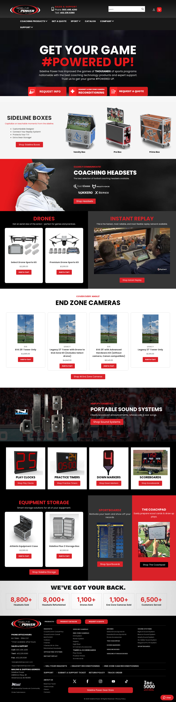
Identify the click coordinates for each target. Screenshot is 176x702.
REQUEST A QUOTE (96, 621)
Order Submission (18, 692)
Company (106, 21)
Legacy (76, 641)
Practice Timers (79, 656)
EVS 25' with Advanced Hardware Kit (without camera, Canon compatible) (108, 353)
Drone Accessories (114, 637)
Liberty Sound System (146, 637)
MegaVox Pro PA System (147, 643)
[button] (117, 130)
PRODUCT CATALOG (68, 621)
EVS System (77, 636)
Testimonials (49, 686)
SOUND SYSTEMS (145, 629)
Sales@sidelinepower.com (22, 662)
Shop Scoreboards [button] (150, 483)
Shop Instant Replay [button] (132, 280)
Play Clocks (77, 653)
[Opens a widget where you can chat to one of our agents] (167, 698)
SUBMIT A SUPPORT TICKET (72, 672)
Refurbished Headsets (52, 648)
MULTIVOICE (48, 637)
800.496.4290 (22, 650)
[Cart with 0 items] (159, 9)
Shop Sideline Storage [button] (44, 572)
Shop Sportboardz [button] (110, 564)
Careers (47, 692)
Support (25, 27)
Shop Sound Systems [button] (106, 422)
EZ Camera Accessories (82, 647)
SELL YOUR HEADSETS (56, 666)
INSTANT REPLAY (50, 656)
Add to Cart (24, 272)
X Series (47, 643)
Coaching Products (32, 21)
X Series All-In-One (51, 645)
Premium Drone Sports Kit (64, 262)
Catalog (90, 21)
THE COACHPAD (113, 641)
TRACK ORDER (115, 672)
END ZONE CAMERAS (81, 633)
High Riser (77, 644)
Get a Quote (59, 21)
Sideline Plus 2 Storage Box (64, 546)
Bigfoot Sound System (146, 632)
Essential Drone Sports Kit (116, 634)
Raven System (78, 638)
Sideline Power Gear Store (100, 690)
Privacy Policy (121, 699)
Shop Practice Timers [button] (67, 483)
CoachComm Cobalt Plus (53, 632)
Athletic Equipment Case (24, 546)
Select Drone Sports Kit (24, 262)
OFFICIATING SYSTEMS (53, 652)
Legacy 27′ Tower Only (150, 349)
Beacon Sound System (146, 634)
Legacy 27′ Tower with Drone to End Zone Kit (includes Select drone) (67, 353)
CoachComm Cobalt (52, 634)
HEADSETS (48, 629)
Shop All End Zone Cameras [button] (88, 376)
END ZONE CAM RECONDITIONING (121, 666)
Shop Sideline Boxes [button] (29, 144)
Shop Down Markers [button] (108, 483)
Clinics (46, 689)
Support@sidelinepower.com (23, 666)
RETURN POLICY (97, 672)
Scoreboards (78, 658)
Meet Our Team (50, 684)
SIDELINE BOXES (113, 649)
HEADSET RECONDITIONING (86, 666)
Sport (75, 21)
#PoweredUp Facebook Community (25, 688)
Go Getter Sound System (147, 640)
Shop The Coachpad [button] (154, 564)
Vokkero (47, 640)
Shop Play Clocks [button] (26, 483)
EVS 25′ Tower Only (25, 349)
